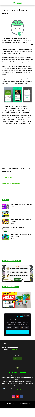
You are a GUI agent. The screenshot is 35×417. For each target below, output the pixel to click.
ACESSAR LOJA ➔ (17, 332)
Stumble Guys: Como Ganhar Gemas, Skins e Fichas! (20, 235)
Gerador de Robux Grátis (17, 227)
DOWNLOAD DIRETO (8, 177)
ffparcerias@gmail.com (17, 390)
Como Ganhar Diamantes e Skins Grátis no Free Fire (21, 220)
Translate (14, 349)
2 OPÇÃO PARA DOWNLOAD (11, 184)
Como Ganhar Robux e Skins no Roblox (21, 204)
